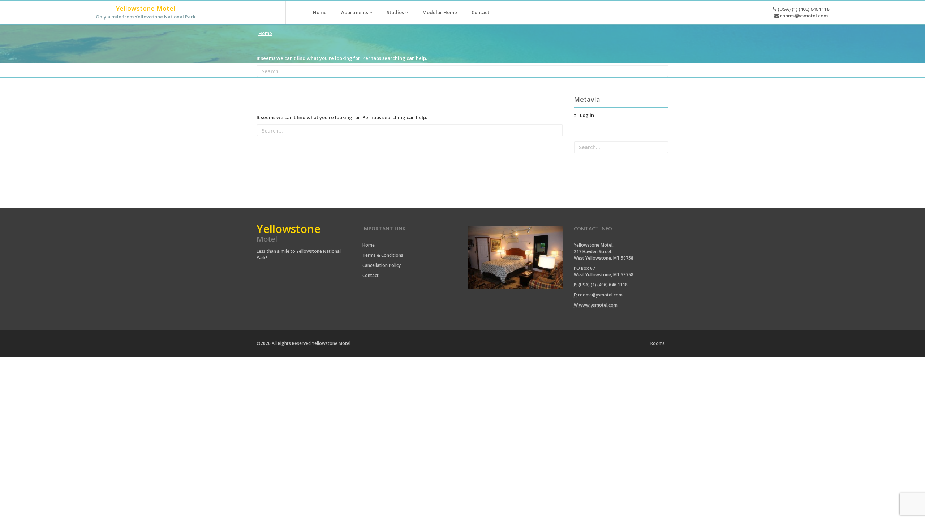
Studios (396, 12)
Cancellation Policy (381, 265)
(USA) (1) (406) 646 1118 (802, 9)
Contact (480, 12)
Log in (587, 115)
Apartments (355, 12)
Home (320, 12)
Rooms (657, 343)
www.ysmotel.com (598, 305)
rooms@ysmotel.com (803, 15)
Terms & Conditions (382, 255)
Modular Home (439, 12)
